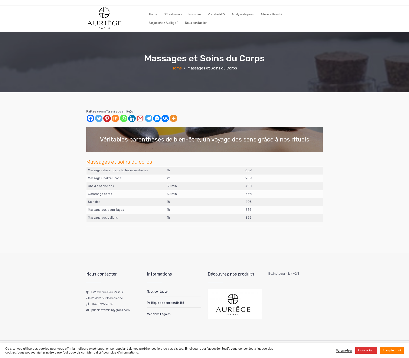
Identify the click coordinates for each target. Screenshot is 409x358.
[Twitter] (98, 118)
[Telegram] (148, 118)
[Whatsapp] (123, 118)
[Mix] (115, 118)
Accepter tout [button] (392, 350)
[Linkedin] (132, 118)
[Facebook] (90, 118)
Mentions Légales (159, 314)
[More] (173, 118)
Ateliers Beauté (271, 14)
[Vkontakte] (165, 118)
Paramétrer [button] (344, 350)
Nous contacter (196, 23)
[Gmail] (140, 118)
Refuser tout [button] (366, 350)
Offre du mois (173, 14)
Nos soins (195, 14)
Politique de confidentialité (165, 303)
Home (153, 14)
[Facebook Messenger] (157, 118)
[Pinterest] (107, 118)
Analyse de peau (243, 14)
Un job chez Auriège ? (164, 23)
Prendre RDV (216, 14)
